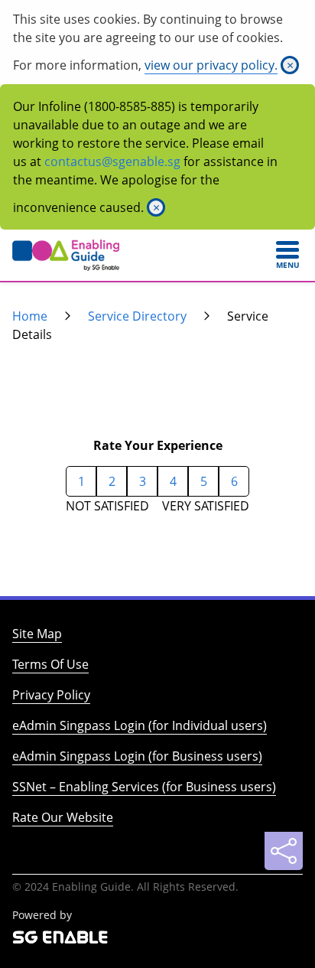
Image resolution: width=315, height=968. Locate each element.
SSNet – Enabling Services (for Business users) (144, 786)
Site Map (37, 633)
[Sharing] (284, 851)
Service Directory (137, 316)
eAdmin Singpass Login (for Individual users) (139, 725)
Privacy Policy (51, 694)
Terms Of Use (50, 664)
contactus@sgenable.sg (112, 161)
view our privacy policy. (211, 65)
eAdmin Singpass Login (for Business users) (137, 756)
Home (29, 316)
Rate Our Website (62, 817)
